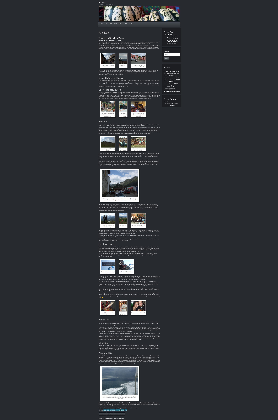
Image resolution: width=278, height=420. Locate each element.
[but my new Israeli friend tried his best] (126, 266)
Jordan (169, 79)
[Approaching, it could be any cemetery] (108, 143)
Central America (169, 72)
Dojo (170, 73)
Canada (174, 69)
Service (165, 86)
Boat (105, 410)
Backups (170, 70)
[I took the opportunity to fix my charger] (123, 109)
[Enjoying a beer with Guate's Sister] (138, 307)
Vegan (166, 91)
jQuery (171, 79)
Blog (106, 23)
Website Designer (172, 105)
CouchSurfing (177, 71)
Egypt (172, 73)
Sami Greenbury (105, 2)
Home (101, 23)
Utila (126, 410)
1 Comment (118, 40)
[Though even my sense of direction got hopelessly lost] (138, 60)
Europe (166, 76)
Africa (167, 69)
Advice (165, 69)
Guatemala (112, 410)
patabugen (112, 40)
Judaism (177, 79)
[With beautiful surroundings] (123, 60)
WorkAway (178, 91)
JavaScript (165, 79)
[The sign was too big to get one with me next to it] (108, 266)
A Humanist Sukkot (171, 34)
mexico (122, 410)
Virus (170, 91)
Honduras (118, 410)
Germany (174, 76)
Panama (176, 82)
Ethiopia (178, 73)
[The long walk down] (123, 220)
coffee (108, 410)
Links (126, 23)
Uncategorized (169, 88)
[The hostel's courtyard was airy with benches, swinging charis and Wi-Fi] (108, 109)
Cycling (168, 73)
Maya (168, 82)
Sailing (176, 83)
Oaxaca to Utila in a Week (111, 38)
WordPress (173, 91)
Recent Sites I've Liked (170, 100)
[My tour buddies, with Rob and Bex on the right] (138, 220)
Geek (170, 75)
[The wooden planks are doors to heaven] (138, 143)
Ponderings (166, 83)
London (165, 82)
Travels (122, 414)
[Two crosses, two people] (123, 143)
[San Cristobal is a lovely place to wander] (108, 60)
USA (176, 89)
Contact (131, 23)
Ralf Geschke (121, 418)
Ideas (115, 23)
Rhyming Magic (171, 83)
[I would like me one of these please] (108, 307)
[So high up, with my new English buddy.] (108, 220)
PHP (179, 82)
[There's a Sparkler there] (123, 307)
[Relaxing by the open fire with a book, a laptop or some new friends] (138, 109)
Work (110, 23)
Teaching (168, 86)
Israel (177, 78)
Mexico (116, 414)
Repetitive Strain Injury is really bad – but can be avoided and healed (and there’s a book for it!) (172, 41)
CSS (165, 73)
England (174, 73)
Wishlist (120, 23)
